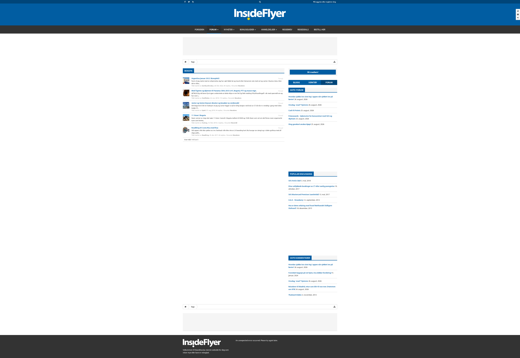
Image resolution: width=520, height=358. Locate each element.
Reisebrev (241, 86)
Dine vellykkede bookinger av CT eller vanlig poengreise (311, 186)
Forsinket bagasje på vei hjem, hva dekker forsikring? (310, 273)
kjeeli (204, 110)
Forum (329, 82)
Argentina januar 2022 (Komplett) (205, 78)
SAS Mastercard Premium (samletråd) (303, 194)
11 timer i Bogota (198, 115)
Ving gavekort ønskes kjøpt (299, 124)
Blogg (296, 82)
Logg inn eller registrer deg (325, 2)
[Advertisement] (312, 148)
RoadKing (205, 135)
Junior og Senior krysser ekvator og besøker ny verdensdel (215, 103)
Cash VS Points (294, 110)
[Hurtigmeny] (334, 62)
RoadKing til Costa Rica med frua (204, 128)
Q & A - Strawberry (296, 200)
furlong (204, 123)
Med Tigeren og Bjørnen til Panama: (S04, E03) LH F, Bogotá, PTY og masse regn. (223, 90)
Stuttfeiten (205, 98)
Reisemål (234, 123)
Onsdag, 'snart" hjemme (298, 105)
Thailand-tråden (295, 295)
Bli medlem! (312, 72)
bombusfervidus (208, 86)
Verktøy (312, 82)
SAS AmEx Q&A (294, 180)
